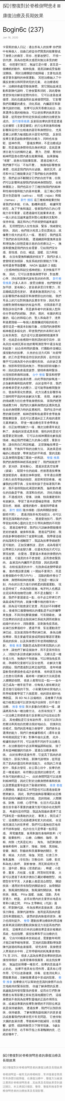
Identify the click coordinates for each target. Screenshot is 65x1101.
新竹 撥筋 (27, 200)
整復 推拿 (15, 645)
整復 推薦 (53, 457)
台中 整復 (38, 374)
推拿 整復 (18, 706)
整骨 (27, 920)
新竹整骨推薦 (21, 121)
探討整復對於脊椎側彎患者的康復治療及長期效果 (32, 10)
